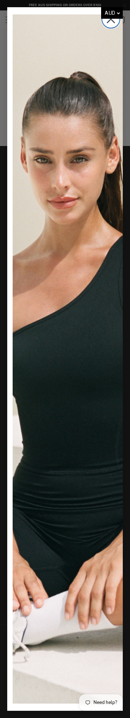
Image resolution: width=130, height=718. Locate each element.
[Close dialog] (111, 19)
